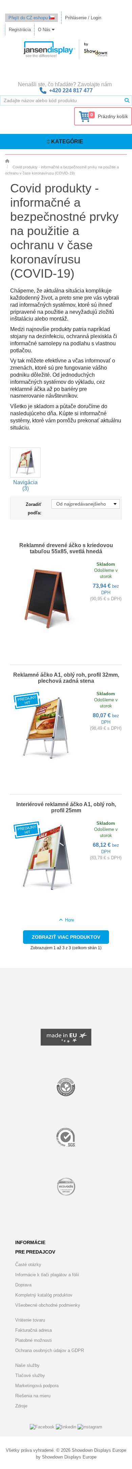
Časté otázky (28, 1264)
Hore (69, 920)
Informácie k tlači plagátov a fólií (47, 1274)
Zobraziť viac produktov (66, 937)
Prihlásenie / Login (83, 17)
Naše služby (27, 1365)
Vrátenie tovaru (30, 1320)
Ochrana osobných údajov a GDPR (49, 1350)
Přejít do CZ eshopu (28, 17)
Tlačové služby (30, 1375)
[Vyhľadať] (127, 100)
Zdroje (21, 1405)
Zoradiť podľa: (33, 508)
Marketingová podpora (37, 1385)
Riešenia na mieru (32, 1395)
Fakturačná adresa (33, 1330)
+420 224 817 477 (71, 90)
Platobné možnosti (33, 1340)
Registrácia (20, 29)
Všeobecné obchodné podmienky (47, 1305)
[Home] (7, 161)
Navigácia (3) (25, 485)
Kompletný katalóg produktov (43, 1295)
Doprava (23, 1284)
